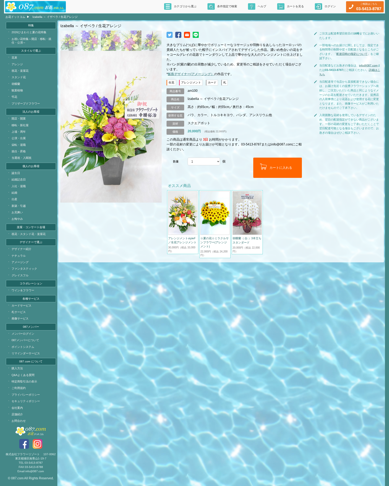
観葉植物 (17, 90)
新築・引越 (19, 205)
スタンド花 (19, 77)
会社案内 (17, 407)
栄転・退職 (19, 144)
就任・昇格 (19, 151)
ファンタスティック (24, 268)
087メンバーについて (25, 340)
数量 (176, 161)
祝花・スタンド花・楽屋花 (29, 234)
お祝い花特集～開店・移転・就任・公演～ (31, 40)
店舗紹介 (17, 414)
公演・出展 (19, 138)
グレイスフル (20, 275)
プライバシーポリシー (26, 394)
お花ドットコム (15, 16)
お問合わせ (19, 420)
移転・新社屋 (20, 125)
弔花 (14, 96)
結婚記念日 (19, 179)
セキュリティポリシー (26, 401)
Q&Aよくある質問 (23, 375)
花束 (14, 57)
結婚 (14, 192)
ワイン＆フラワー (23, 290)
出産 (14, 199)
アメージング (20, 262)
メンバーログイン (23, 333)
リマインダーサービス (26, 353)
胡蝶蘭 (16, 83)
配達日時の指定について (352, 54)
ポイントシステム (23, 346)
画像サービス (20, 318)
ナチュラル (19, 255)
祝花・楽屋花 (20, 70)
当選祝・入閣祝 (21, 157)
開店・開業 (19, 118)
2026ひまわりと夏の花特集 (29, 32)
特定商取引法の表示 (24, 381)
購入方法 (17, 368)
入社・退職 (19, 186)
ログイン (330, 6)
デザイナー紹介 (21, 249)
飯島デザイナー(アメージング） (191, 74)
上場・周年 (19, 131)
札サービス (19, 312)
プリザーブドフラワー (26, 103)
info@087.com (368, 65)
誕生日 (16, 173)
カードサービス (21, 305)
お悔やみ (17, 218)
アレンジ (17, 64)
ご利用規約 (19, 388)
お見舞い (17, 212)
